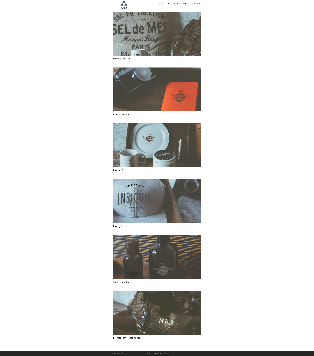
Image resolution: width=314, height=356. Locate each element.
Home (161, 3)
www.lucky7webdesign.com (162, 353)
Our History (168, 3)
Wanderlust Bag (121, 281)
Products (177, 3)
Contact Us (185, 3)
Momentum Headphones (126, 337)
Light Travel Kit (121, 114)
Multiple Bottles (121, 58)
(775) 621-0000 (174, 353)
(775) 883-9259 (195, 3)
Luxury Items (120, 226)
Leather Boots (120, 170)
